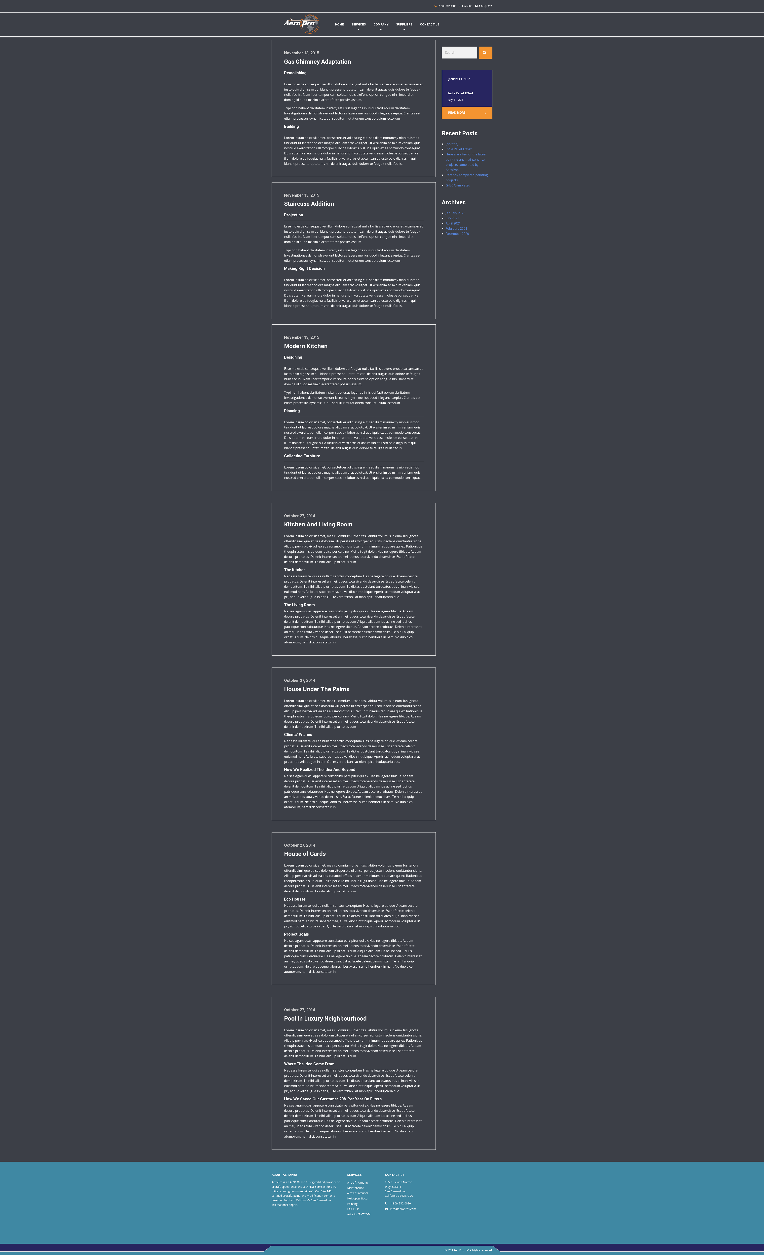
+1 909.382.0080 (447, 6)
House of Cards (305, 853)
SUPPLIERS (404, 24)
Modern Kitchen (306, 346)
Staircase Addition (309, 203)
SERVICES (358, 24)
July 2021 (452, 218)
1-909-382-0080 (400, 1203)
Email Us (467, 6)
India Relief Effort (459, 149)
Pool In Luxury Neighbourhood (325, 1018)
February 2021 (456, 228)
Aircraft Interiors (357, 1193)
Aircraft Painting (357, 1182)
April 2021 (453, 223)
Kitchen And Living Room (318, 524)
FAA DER (353, 1209)
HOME (339, 24)
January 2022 (455, 213)
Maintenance (355, 1188)
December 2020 (457, 233)
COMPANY (381, 24)
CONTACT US (429, 24)
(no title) (452, 144)
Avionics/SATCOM (358, 1214)
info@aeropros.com (403, 1209)
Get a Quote (483, 6)
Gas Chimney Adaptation (317, 61)
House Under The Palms (316, 689)
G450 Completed (458, 185)
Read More (457, 112)
